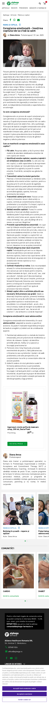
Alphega (6, 15)
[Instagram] (16, 658)
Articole (5, 8)
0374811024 (12, 647)
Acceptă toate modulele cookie (24, 688)
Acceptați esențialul (24, 694)
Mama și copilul (24, 15)
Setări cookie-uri (24, 699)
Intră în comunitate (11, 596)
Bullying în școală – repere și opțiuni (16, 532)
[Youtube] (11, 658)
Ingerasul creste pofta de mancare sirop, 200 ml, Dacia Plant (23, 428)
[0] (44, 3)
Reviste (14, 8)
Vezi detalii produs (16, 444)
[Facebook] (6, 658)
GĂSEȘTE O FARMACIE (37, 8)
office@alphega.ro (15, 651)
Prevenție (23, 8)
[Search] (40, 3)
